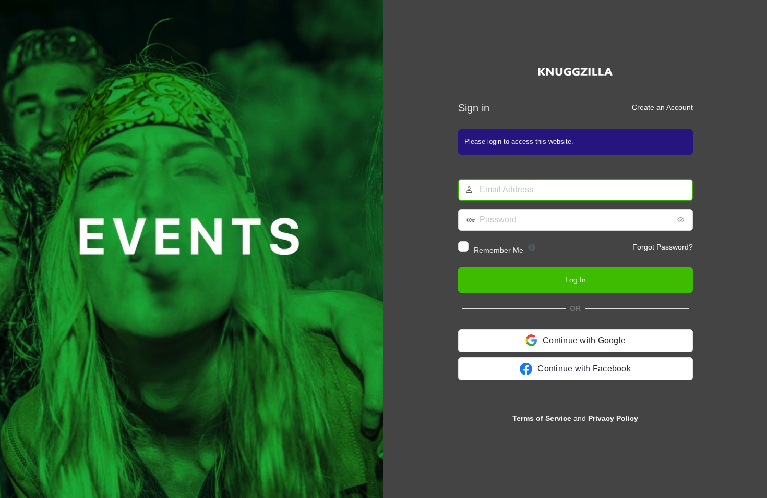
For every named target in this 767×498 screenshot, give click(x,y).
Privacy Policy (613, 418)
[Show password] (682, 219)
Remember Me (498, 250)
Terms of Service (541, 418)
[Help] (531, 247)
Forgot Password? (662, 247)
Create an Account (662, 107)
